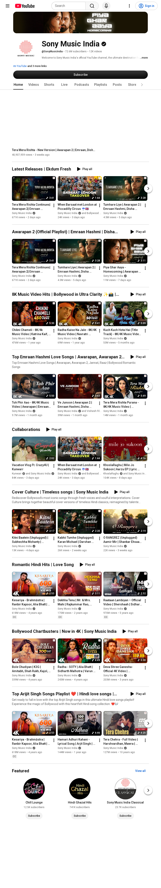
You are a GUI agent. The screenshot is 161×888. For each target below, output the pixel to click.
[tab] (18, 85)
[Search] (92, 6)
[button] (142, 85)
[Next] (148, 189)
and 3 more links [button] (37, 66)
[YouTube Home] (25, 6)
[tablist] (80, 85)
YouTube (21, 66)
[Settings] (129, 5)
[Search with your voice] (106, 6)
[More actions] (54, 205)
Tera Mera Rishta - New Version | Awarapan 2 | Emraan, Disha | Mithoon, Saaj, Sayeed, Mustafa (54, 150)
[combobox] (69, 5)
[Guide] (7, 5)
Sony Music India (22, 213)
